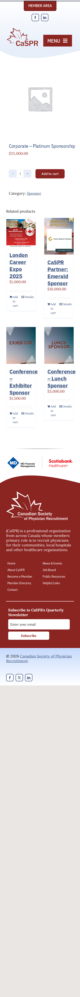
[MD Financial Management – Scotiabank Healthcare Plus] (40, 458)
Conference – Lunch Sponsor (61, 378)
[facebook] (35, 17)
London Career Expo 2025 (18, 265)
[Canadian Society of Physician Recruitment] (22, 29)
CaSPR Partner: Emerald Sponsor (57, 273)
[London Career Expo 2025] (21, 232)
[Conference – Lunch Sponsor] (59, 345)
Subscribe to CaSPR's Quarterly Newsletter (36, 612)
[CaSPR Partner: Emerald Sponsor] (59, 236)
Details (29, 297)
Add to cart (50, 174)
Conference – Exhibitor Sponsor (23, 382)
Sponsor (34, 193)
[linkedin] (44, 17)
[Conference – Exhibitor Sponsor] (21, 345)
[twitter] (19, 677)
